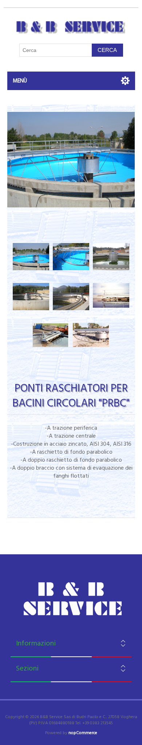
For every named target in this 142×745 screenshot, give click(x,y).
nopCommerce (82, 733)
